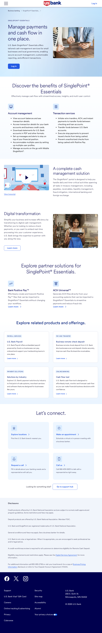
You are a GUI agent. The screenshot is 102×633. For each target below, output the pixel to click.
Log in (14, 66)
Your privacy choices (44, 614)
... (38, 11)
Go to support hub (65, 487)
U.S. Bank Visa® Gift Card (15, 596)
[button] (94, 3)
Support (7, 590)
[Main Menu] (6, 3)
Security (38, 590)
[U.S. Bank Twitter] (16, 578)
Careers (7, 602)
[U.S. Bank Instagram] (25, 578)
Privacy (7, 614)
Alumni (38, 608)
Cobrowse (8, 620)
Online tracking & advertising (17, 608)
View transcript (10, 194)
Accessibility (40, 602)
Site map (38, 596)
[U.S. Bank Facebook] (6, 578)
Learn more (12, 248)
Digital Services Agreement (66, 555)
